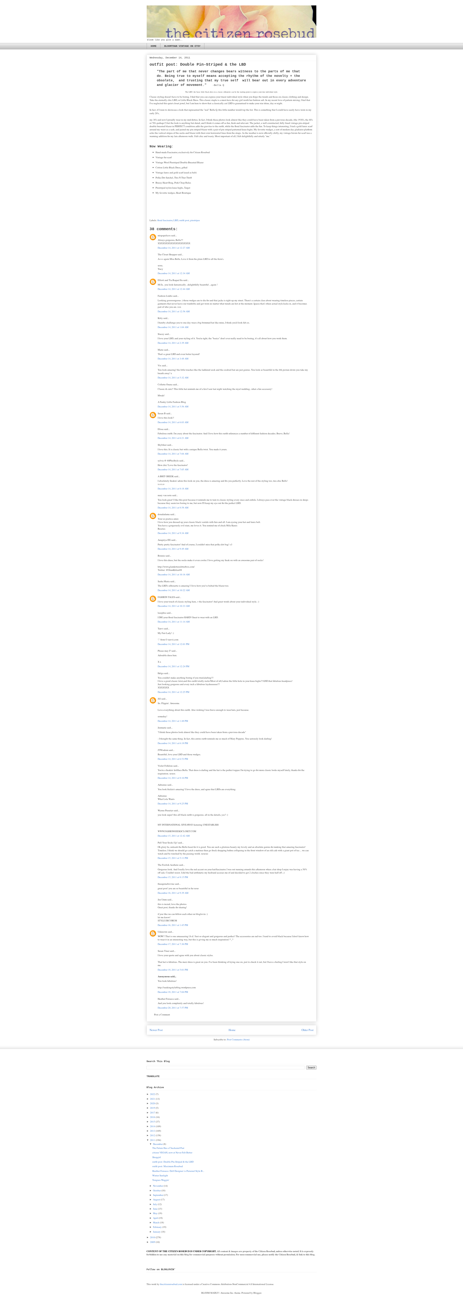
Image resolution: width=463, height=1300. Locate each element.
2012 (152, 1135)
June (155, 1208)
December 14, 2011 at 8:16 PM (173, 777)
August (156, 1199)
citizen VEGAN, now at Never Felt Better (172, 1152)
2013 (152, 1130)
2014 (152, 1126)
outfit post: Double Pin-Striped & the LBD (173, 1161)
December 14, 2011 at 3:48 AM (173, 358)
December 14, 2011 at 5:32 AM (173, 377)
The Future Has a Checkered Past (168, 1148)
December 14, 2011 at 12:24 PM (173, 666)
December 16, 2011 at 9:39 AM (173, 892)
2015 (152, 1121)
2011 (152, 1140)
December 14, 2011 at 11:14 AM (174, 621)
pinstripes (195, 220)
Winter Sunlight (160, 1175)
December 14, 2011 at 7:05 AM (173, 469)
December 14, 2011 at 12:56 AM (174, 311)
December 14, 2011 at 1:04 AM (173, 327)
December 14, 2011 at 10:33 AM (174, 606)
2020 (152, 1103)
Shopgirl (156, 1157)
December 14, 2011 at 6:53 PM (173, 758)
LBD (175, 220)
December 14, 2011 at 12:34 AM (174, 273)
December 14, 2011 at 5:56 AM (173, 406)
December (158, 1144)
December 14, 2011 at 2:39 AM (173, 342)
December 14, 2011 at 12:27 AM (174, 247)
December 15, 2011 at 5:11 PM (173, 858)
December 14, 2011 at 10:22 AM (174, 590)
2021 (152, 1098)
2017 (152, 1112)
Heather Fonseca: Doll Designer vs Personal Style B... (178, 1171)
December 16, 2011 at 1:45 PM (173, 925)
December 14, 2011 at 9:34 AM (173, 533)
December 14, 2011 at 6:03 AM (173, 422)
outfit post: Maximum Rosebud (167, 1166)
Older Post (307, 1030)
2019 (152, 1107)
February (157, 1227)
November (158, 1185)
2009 (152, 1242)
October (157, 1190)
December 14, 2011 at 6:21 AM (173, 438)
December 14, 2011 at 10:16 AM (174, 574)
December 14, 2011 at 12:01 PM (173, 644)
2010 (152, 1237)
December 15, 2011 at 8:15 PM (173, 877)
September (158, 1195)
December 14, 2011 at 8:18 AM (173, 488)
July (155, 1204)
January (157, 1231)
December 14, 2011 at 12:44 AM (174, 289)
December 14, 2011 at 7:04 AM (173, 453)
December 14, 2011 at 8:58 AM (173, 507)
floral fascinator (164, 220)
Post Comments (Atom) (238, 1039)
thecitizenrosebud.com (171, 1284)
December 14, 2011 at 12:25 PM (173, 692)
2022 (152, 1094)
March (156, 1222)
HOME (153, 46)
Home (232, 1030)
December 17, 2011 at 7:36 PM (173, 944)
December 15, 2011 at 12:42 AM (174, 835)
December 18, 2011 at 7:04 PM (173, 992)
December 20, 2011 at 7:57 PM (173, 1007)
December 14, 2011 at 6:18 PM (173, 743)
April (155, 1218)
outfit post (184, 220)
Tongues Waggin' (160, 1180)
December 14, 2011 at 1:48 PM (173, 721)
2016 (152, 1117)
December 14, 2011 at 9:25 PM (173, 803)
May (155, 1213)
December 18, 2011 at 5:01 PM (173, 969)
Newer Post (156, 1030)
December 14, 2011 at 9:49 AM (173, 548)
